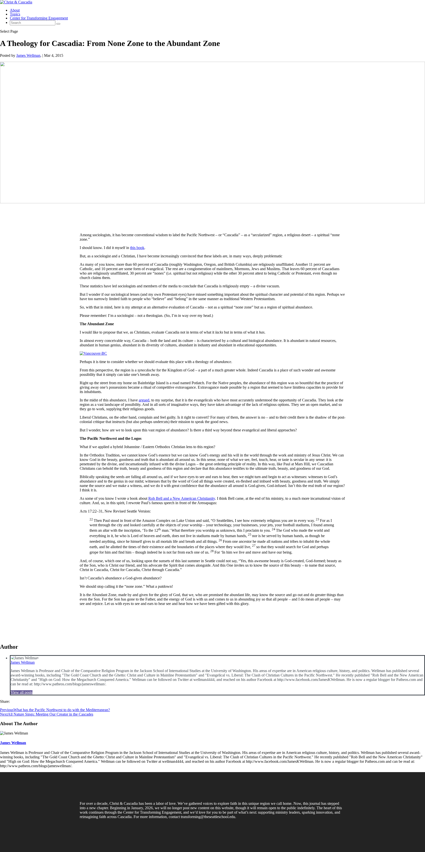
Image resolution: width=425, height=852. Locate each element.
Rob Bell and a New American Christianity (181, 498)
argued (144, 400)
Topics (15, 14)
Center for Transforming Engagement (39, 18)
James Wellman (28, 55)
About (15, 10)
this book (137, 248)
